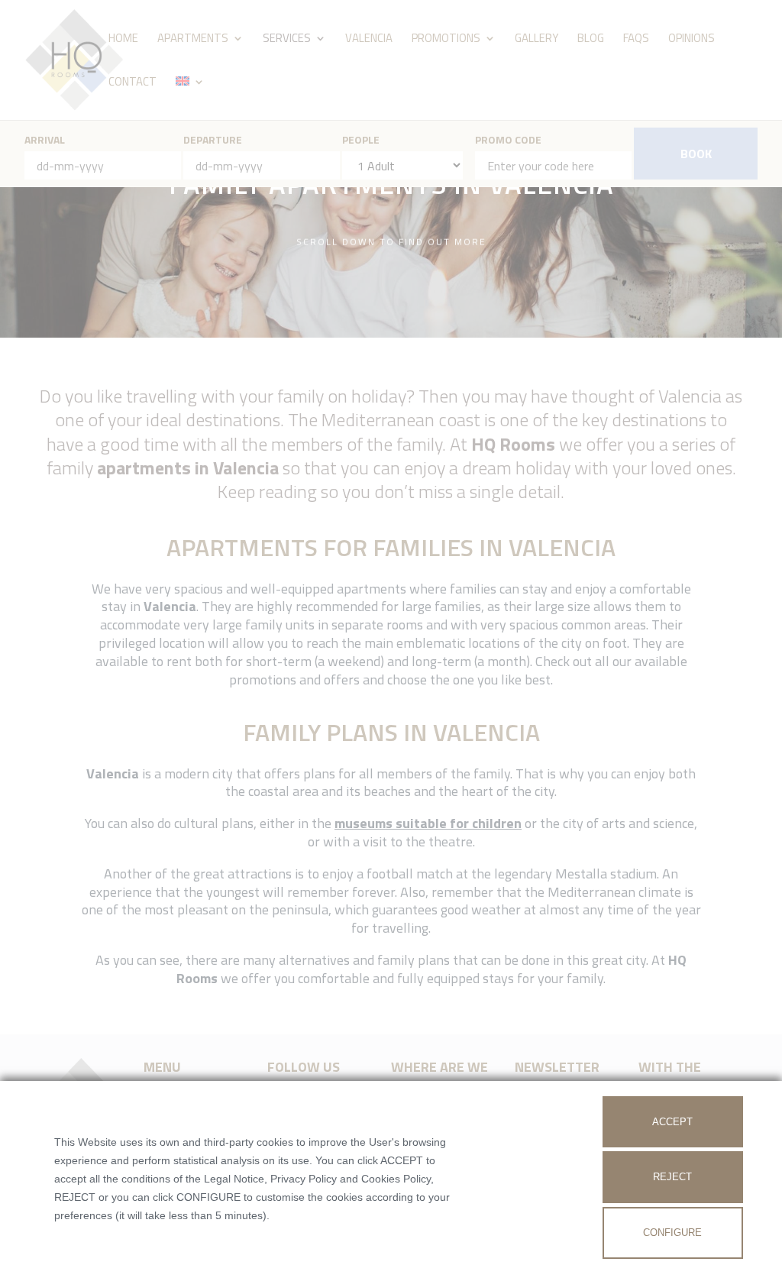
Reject (672, 1177)
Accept (672, 1122)
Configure (672, 1232)
